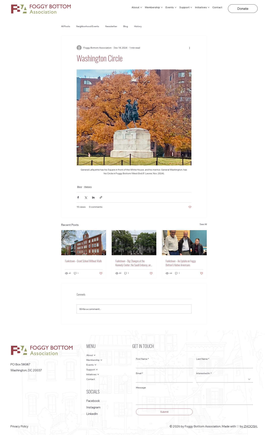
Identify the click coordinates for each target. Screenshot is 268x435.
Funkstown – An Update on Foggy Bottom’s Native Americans (181, 263)
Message (141, 387)
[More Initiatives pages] (208, 7)
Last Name (202, 359)
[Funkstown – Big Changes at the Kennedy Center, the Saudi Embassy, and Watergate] (134, 242)
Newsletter (111, 26)
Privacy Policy (19, 426)
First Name (142, 359)
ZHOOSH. (250, 426)
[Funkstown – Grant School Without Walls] (83, 242)
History (138, 26)
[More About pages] (141, 7)
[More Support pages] (191, 7)
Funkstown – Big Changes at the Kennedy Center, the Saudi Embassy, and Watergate (133, 263)
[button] (243, 8)
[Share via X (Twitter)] (85, 197)
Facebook (93, 401)
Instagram (93, 407)
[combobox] (224, 379)
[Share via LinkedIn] (93, 197)
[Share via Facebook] (78, 197)
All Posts (65, 26)
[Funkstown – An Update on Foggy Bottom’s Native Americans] (184, 242)
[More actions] (189, 48)
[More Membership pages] (162, 7)
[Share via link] (100, 197)
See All (203, 224)
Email (139, 373)
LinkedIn (92, 414)
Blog (125, 26)
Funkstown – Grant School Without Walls (83, 261)
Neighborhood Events (87, 26)
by (241, 426)
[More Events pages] (175, 7)
